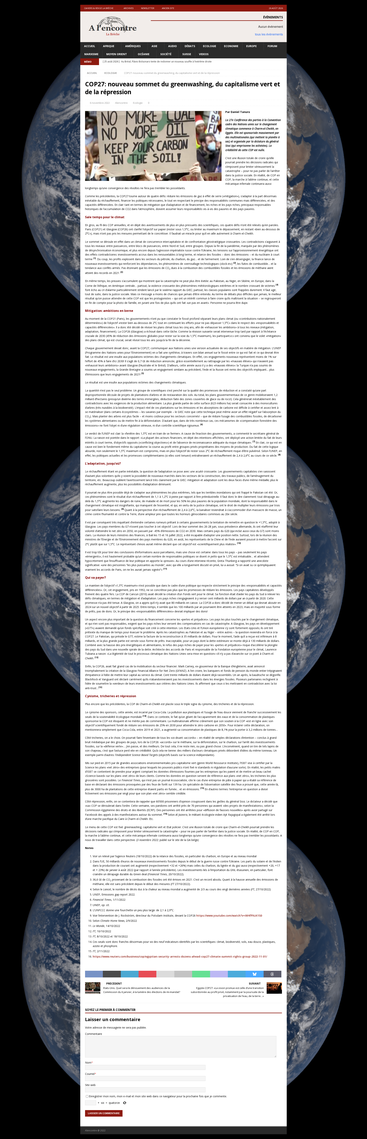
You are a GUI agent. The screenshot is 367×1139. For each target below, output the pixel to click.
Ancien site (168, 8)
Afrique (108, 46)
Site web (90, 1085)
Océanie (143, 54)
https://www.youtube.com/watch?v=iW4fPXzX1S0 (229, 915)
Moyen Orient (116, 54)
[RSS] (283, 61)
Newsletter (147, 8)
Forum (272, 46)
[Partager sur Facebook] (94, 974)
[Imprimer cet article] (183, 974)
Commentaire (93, 1034)
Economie (231, 46)
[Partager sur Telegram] (237, 974)
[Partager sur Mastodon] (219, 974)
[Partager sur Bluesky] (254, 974)
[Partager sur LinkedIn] (130, 974)
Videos (204, 54)
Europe (251, 46)
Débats (190, 46)
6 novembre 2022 (100, 103)
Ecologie (209, 46)
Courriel (90, 1074)
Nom (88, 1062)
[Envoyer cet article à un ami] (165, 974)
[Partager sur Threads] (272, 974)
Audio (172, 46)
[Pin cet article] (147, 974)
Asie (154, 46)
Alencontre (121, 103)
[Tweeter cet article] (112, 974)
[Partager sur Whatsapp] (201, 974)
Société (165, 54)
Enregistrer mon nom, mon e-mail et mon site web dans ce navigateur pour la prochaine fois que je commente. (158, 1096)
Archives (128, 8)
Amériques (133, 46)
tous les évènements (269, 34)
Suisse (186, 54)
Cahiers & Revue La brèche (98, 8)
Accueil (89, 46)
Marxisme (91, 54)
